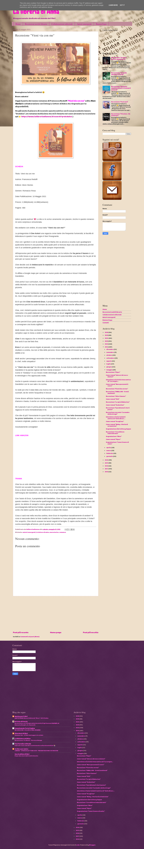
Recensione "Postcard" (119, 102)
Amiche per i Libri (21, 716)
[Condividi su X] (70, 529)
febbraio (109, 453)
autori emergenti (29, 532)
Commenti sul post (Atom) (29, 637)
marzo (108, 450)
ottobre (109, 355)
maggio (109, 370)
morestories (54, 532)
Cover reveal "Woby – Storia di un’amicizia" (117, 425)
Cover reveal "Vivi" (112, 399)
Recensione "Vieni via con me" (117, 389)
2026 (106, 332)
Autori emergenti (84, 24)
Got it (122, 5)
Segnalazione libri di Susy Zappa (118, 429)
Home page (55, 632)
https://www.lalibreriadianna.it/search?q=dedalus (46, 116)
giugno (109, 367)
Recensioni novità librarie (36, 24)
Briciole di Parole (21, 721)
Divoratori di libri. (21, 733)
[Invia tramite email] (66, 529)
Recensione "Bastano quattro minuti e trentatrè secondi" (121, 88)
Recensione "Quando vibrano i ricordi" (119, 73)
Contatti (106, 323)
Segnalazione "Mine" (114, 436)
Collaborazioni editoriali (62, 24)
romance (62, 532)
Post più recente (20, 632)
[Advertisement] (55, 613)
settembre (110, 358)
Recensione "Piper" (113, 372)
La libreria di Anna (36, 12)
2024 (107, 338)
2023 (106, 341)
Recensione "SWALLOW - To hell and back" (117, 392)
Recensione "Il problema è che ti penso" (118, 408)
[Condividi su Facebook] (72, 529)
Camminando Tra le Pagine (25, 728)
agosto (109, 361)
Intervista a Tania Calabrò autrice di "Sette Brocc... (115, 417)
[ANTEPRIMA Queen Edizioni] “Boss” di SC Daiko (31, 718)
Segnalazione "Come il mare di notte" (117, 443)
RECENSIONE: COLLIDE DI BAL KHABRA (27, 730)
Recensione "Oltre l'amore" (116, 396)
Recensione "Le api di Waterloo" (118, 402)
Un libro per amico (21, 749)
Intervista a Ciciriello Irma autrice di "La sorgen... (118, 380)
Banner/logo (101, 24)
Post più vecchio (90, 632)
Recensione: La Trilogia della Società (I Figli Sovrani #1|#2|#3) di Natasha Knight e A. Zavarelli (37, 724)
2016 (106, 472)
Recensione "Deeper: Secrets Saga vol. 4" (119, 58)
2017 (106, 469)
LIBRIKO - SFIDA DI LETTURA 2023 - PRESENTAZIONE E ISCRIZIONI (36, 750)
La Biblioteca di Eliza (22, 739)
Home (18, 24)
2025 (106, 335)
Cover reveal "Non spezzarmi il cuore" (117, 385)
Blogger (92, 845)
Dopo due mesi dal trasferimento (26, 756)
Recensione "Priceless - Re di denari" (120, 114)
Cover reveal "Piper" (113, 439)
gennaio (109, 456)
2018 (106, 466)
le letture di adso (42, 532)
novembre (110, 352)
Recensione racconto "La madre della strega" (117, 413)
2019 (106, 463)
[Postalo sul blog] (68, 529)
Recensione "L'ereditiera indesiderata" (115, 432)
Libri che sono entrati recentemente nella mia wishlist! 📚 (35, 745)
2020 (107, 460)
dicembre (110, 349)
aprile (108, 447)
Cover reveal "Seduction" (115, 405)
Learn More (113, 5)
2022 (106, 344)
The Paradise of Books (23, 744)
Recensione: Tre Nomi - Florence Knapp (28, 740)
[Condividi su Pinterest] (74, 529)
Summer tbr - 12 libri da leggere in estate (29, 735)
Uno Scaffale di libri (22, 754)
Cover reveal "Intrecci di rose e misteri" (117, 376)
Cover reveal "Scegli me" (115, 421)
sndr (77, 845)
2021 (106, 347)
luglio (108, 364)
